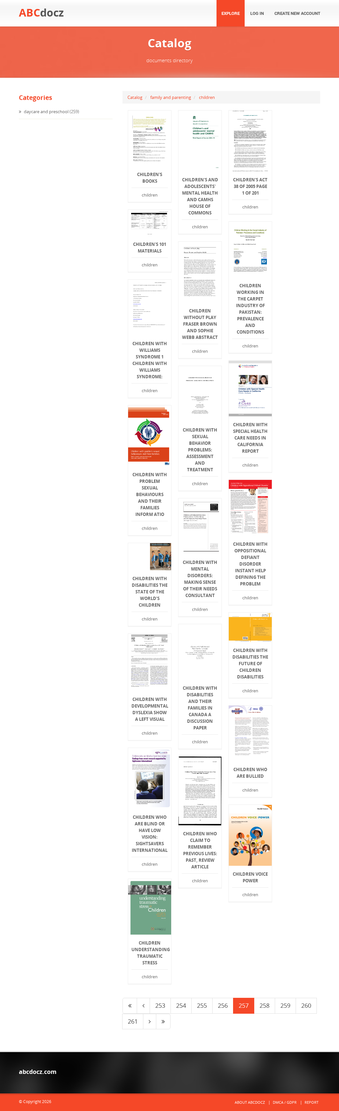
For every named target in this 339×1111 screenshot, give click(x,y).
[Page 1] (129, 1006)
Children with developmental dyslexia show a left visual (149, 709)
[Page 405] (163, 1022)
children (207, 97)
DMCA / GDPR (285, 1102)
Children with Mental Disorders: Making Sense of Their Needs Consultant (200, 578)
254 (181, 1005)
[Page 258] (149, 1022)
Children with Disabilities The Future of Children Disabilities (250, 663)
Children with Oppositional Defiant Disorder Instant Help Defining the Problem (250, 564)
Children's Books (149, 177)
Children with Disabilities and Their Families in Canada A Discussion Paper (200, 708)
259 (285, 1005)
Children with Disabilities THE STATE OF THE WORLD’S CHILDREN (150, 592)
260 (306, 1005)
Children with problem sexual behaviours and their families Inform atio (149, 494)
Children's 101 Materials (149, 247)
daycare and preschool (46, 112)
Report (311, 1102)
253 (160, 1005)
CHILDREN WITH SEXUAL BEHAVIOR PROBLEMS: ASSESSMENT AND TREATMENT (200, 450)
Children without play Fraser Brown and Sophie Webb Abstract (200, 324)
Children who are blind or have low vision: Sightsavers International (150, 833)
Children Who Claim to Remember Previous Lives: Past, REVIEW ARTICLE (200, 850)
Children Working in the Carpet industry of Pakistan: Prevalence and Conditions (250, 309)
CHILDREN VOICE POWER (250, 877)
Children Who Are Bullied (250, 772)
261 (133, 1021)
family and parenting (170, 97)
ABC (41, 12)
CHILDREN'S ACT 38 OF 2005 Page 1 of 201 (250, 186)
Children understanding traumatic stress (149, 953)
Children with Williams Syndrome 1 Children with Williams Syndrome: (149, 360)
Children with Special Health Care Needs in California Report (250, 438)
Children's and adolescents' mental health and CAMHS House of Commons (200, 196)
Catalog (134, 97)
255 (202, 1005)
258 (264, 1005)
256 (223, 1005)
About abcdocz (250, 1102)
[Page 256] (143, 1006)
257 (244, 1005)
